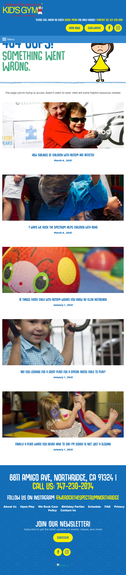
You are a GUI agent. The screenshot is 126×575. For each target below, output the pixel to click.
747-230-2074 (116, 20)
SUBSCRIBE (63, 537)
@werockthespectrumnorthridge (87, 497)
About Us (9, 506)
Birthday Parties (73, 506)
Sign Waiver (94, 28)
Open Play (27, 506)
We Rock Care (48, 506)
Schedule (94, 506)
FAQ (107, 506)
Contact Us (68, 510)
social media (71, 20)
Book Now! (74, 28)
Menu (10, 39)
